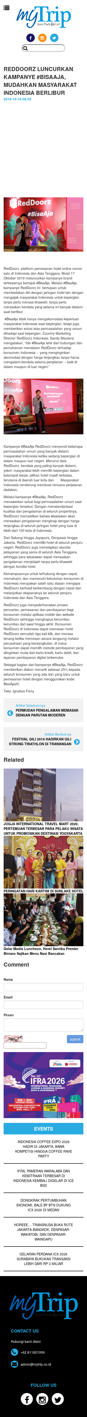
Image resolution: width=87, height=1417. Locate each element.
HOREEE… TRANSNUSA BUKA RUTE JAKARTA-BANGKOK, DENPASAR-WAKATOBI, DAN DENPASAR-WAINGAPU (43, 1231)
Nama (8, 979)
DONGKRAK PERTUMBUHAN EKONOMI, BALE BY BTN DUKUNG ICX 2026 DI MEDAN (43, 1205)
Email (8, 997)
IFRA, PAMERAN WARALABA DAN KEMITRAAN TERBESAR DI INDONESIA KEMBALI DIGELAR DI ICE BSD (43, 1178)
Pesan (9, 1014)
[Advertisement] (43, 152)
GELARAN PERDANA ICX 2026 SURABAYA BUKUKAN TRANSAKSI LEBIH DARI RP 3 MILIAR (44, 1259)
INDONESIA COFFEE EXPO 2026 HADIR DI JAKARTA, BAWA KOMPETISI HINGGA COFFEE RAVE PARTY (43, 1148)
